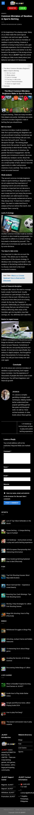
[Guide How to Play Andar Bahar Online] (3, 695)
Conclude (7, 86)
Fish (3, 567)
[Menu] (3, 3)
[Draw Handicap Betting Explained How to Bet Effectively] (3, 560)
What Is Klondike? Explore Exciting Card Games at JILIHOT (18, 685)
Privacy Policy (9, 809)
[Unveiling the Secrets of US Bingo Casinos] (3, 659)
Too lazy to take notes (14, 79)
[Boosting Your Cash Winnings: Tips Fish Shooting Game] (3, 596)
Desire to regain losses (13, 83)
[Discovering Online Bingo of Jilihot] (3, 669)
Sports (3, 13)
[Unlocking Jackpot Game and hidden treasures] (3, 640)
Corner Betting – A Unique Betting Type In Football (18, 532)
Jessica (19, 24)
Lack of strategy (12, 77)
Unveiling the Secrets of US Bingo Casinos (18, 659)
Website (6, 484)
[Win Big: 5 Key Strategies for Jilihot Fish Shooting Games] (3, 605)
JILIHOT (16, 55)
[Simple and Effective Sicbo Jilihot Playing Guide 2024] (3, 704)
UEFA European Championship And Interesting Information (18, 551)
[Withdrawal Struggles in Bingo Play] (3, 631)
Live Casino (6, 675)
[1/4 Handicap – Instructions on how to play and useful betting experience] (3, 541)
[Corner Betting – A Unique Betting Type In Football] (3, 532)
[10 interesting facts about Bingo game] (3, 650)
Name (6, 467)
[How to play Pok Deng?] (3, 714)
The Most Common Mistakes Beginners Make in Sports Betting (16, 70)
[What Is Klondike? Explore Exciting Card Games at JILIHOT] (3, 685)
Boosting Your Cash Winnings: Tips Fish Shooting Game (18, 595)
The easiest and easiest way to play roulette (19, 723)
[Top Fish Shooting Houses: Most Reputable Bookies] (3, 576)
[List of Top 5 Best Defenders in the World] (3, 522)
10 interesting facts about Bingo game (17, 650)
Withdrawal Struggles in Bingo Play (18, 630)
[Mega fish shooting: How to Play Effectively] (3, 615)
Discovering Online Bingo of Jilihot (18, 668)
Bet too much (11, 73)
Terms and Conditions (22, 809)
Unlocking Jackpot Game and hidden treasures (19, 640)
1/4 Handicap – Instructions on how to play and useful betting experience (19, 541)
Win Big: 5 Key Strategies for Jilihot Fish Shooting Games (18, 605)
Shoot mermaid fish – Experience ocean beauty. (18, 586)
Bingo (3, 621)
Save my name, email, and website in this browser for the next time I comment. (16, 496)
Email (6, 476)
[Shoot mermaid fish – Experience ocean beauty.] (3, 586)
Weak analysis (11, 75)
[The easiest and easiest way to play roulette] (3, 723)
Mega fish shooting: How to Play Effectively (17, 615)
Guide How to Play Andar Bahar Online (17, 694)
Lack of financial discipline (14, 81)
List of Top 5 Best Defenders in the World (18, 522)
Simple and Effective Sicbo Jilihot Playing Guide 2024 (18, 704)
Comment (7, 451)
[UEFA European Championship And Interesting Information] (3, 551)
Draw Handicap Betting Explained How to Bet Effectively (18, 560)
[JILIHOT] (17, 3)
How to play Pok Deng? (14, 712)
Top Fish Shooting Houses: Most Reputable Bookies (18, 576)
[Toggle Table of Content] (29, 65)
